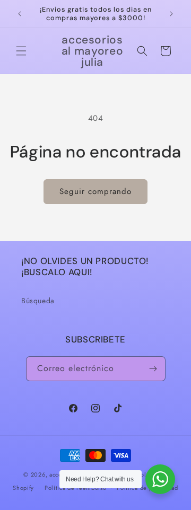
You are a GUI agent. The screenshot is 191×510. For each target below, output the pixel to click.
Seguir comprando (95, 191)
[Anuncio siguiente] (171, 13)
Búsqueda (38, 300)
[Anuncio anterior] (19, 13)
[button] (21, 51)
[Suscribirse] (153, 368)
